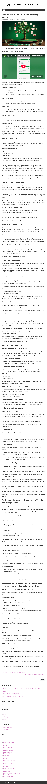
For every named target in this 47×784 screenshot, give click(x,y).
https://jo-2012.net (7, 744)
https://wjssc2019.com (8, 766)
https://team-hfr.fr (7, 771)
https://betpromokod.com (8, 768)
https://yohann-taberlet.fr (8, 745)
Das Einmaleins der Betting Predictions (10, 694)
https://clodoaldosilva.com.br (9, 761)
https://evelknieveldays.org (9, 774)
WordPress (8, 782)
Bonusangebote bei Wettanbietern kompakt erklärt (12, 696)
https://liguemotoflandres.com (9, 770)
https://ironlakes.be (7, 749)
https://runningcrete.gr (8, 776)
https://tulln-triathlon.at (8, 750)
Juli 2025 (5, 719)
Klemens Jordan (13, 19)
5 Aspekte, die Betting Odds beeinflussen (10, 693)
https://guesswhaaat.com (8, 778)
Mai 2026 (5, 714)
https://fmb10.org (7, 765)
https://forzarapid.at (7, 752)
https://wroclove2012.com (9, 760)
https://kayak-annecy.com (8, 742)
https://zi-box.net (7, 758)
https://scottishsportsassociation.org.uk (11, 773)
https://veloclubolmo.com (8, 753)
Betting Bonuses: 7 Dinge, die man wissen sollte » (34, 674)
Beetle (13, 782)
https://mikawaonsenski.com (9, 757)
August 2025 (6, 717)
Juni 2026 (5, 712)
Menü (7, 10)
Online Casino (6, 729)
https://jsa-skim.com (7, 755)
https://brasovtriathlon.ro (8, 763)
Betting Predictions (21, 19)
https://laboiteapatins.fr (8, 747)
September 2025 (7, 716)
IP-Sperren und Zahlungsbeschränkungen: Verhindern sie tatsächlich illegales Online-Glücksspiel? (22, 688)
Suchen (3, 677)
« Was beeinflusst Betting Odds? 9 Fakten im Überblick (13, 672)
